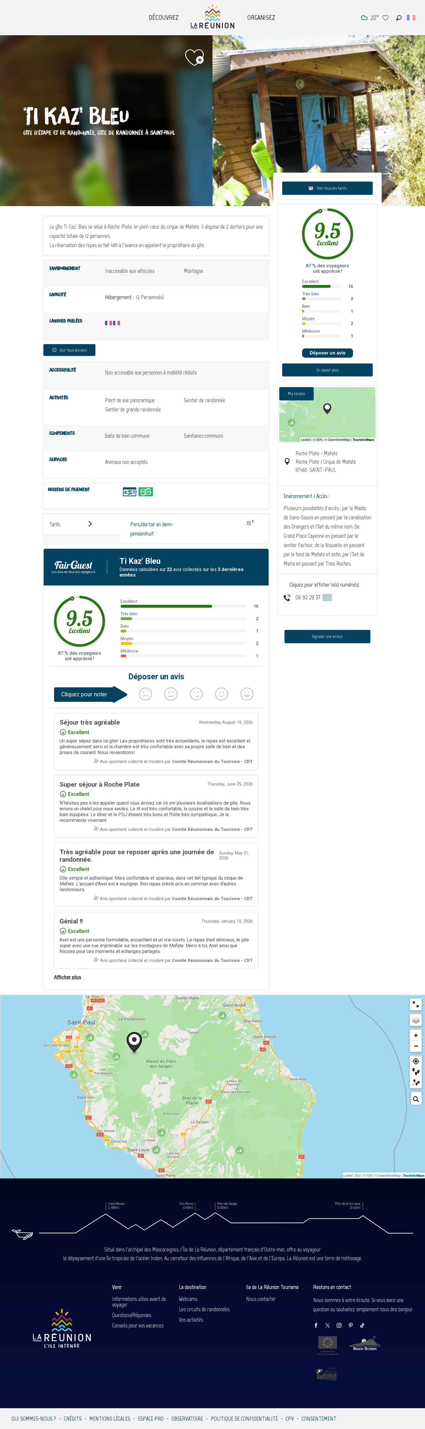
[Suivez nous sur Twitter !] (330, 1326)
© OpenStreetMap (387, 1175)
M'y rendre (296, 393)
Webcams (188, 1299)
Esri (358, 1175)
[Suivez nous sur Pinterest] (353, 1326)
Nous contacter (261, 1299)
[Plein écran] (416, 1004)
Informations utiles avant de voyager (139, 1301)
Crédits (73, 1418)
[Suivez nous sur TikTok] (365, 1326)
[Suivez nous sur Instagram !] (342, 1326)
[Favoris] (386, 17)
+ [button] (416, 1035)
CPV (290, 1418)
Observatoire (187, 1418)
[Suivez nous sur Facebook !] (319, 1326)
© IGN (367, 1175)
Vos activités (191, 1319)
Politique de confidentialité (244, 1418)
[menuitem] (163, 16)
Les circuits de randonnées (204, 1309)
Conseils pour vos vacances (137, 1325)
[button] (399, 18)
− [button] (416, 1046)
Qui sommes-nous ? (34, 1418)
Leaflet (348, 1175)
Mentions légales (109, 1418)
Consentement (319, 1418)
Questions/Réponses (131, 1315)
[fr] (411, 17)
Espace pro (151, 1418)
